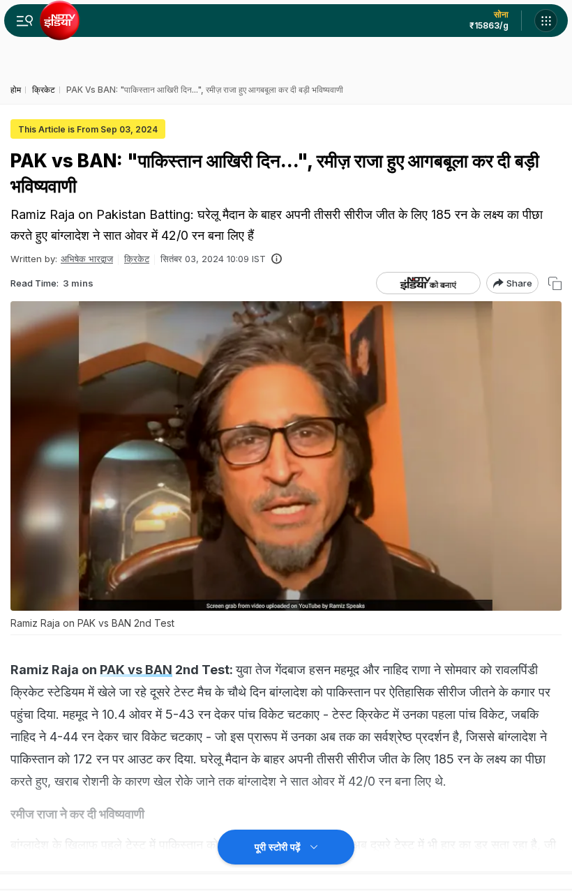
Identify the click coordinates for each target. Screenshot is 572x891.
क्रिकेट (136, 258)
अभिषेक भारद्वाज (87, 258)
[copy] (555, 283)
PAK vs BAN (136, 669)
